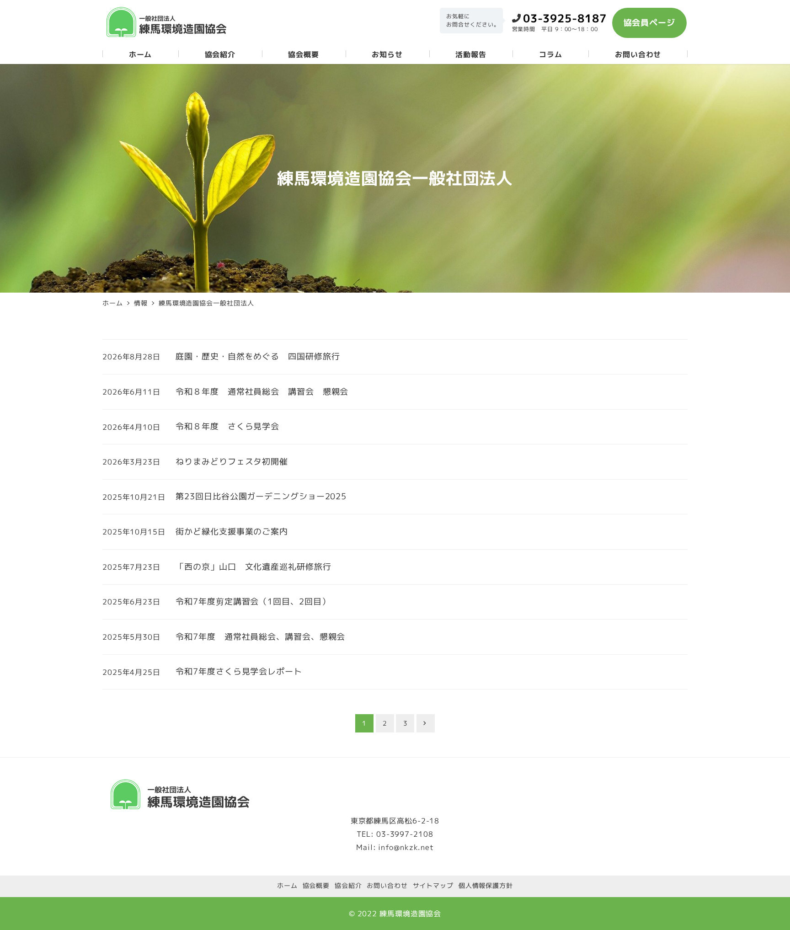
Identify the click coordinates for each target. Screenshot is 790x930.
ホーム (287, 885)
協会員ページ (649, 22)
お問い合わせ (387, 885)
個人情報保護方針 (486, 885)
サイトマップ (433, 885)
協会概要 (316, 885)
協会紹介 (348, 885)
